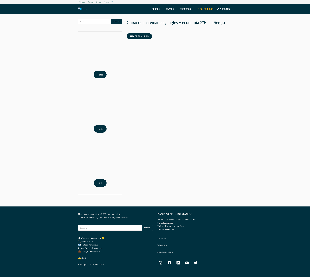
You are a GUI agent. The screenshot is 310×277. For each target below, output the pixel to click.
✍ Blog (82, 258)
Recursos (185, 9)
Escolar (90, 2)
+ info (100, 74)
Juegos (106, 2)
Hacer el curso (139, 36)
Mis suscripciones (165, 252)
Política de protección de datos (170, 226)
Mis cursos (162, 245)
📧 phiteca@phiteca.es (88, 245)
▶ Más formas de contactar (90, 248)
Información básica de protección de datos (176, 219)
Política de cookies (165, 229)
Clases (170, 9)
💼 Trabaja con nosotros (89, 251)
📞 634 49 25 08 (85, 241)
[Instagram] (230, 2)
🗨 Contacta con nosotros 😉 (91, 238)
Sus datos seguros (165, 223)
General (98, 2)
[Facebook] (227, 2)
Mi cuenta (161, 238)
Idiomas (82, 2)
